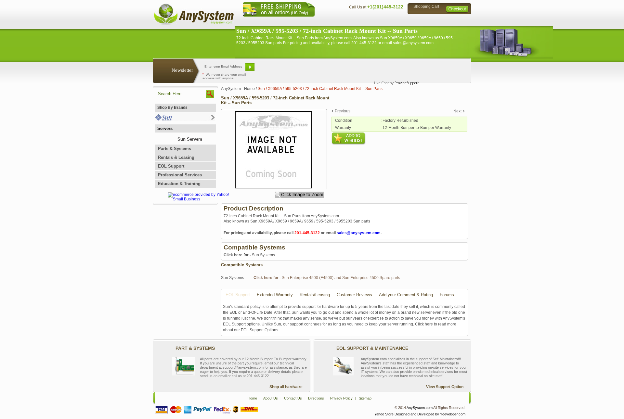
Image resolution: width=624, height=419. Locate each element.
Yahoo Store (384, 414)
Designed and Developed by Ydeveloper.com (430, 414)
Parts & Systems (174, 148)
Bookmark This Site (351, 69)
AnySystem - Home (238, 88)
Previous (342, 111)
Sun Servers (189, 139)
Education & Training (179, 183)
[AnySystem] (193, 24)
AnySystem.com (420, 408)
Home (303, 21)
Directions (391, 21)
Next (457, 111)
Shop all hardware (286, 387)
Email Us (273, 69)
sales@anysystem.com (359, 233)
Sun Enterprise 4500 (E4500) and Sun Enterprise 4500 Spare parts (327, 277)
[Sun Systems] (185, 119)
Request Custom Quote (439, 69)
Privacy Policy (426, 21)
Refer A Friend (308, 69)
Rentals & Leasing (176, 157)
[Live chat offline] (393, 69)
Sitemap (457, 21)
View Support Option (444, 387)
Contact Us (360, 21)
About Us (330, 21)
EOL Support (171, 166)
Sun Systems (249, 255)
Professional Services (180, 174)
